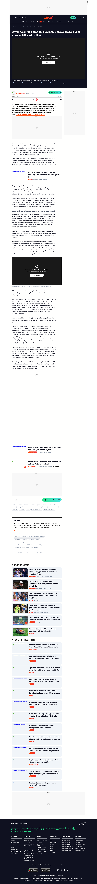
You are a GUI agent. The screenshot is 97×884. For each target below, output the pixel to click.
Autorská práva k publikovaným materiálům (22, 878)
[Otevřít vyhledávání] (80, 17)
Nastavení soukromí (78, 878)
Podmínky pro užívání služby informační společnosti (42, 878)
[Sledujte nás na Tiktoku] (22, 17)
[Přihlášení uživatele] (78, 17)
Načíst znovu (48, 62)
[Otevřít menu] (83, 17)
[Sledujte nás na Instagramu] (16, 17)
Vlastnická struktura (28, 880)
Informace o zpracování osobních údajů (61, 878)
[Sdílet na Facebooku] (13, 500)
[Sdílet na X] (16, 500)
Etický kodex (56, 880)
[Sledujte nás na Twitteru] (19, 17)
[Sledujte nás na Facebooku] (13, 17)
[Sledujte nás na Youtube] (25, 17)
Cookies (71, 878)
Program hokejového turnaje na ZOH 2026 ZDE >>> (30, 114)
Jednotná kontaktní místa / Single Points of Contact (43, 880)
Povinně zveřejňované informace (66, 880)
